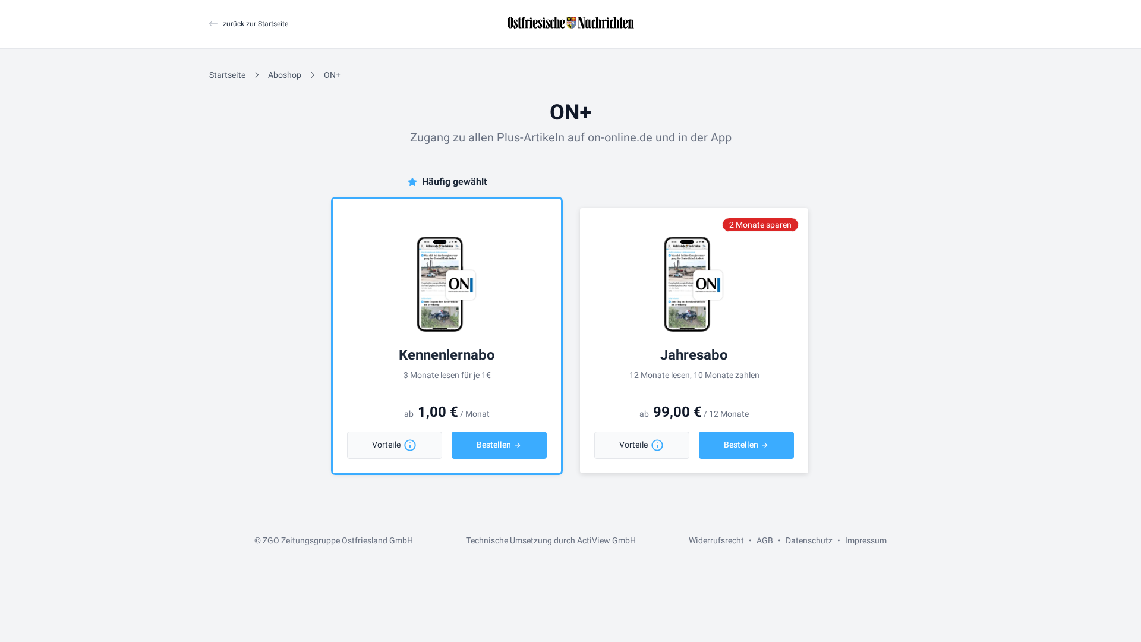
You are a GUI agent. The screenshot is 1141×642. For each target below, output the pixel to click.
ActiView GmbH (606, 540)
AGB (765, 540)
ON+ (332, 75)
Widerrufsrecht (716, 540)
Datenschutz (809, 540)
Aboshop (284, 75)
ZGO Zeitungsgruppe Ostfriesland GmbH (338, 540)
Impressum (866, 540)
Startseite (227, 75)
